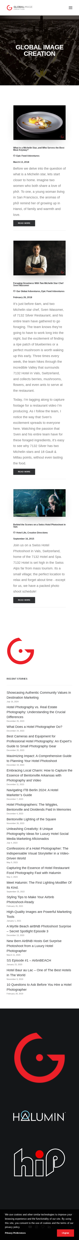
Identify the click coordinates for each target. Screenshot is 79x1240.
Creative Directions (37, 532)
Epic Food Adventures (28, 156)
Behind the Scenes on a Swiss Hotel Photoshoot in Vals (39, 525)
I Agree (65, 1233)
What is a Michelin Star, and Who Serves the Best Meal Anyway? (38, 148)
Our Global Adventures (28, 291)
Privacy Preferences (15, 1233)
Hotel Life (21, 532)
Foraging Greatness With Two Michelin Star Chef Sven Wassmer (38, 284)
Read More (24, 223)
